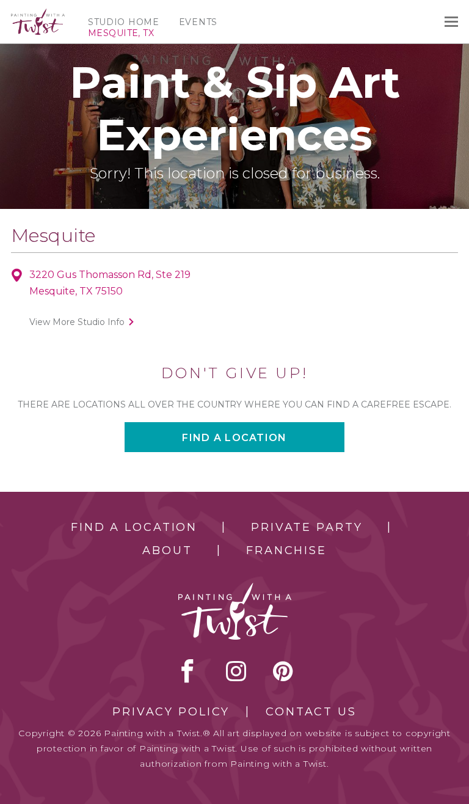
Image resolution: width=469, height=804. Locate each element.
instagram (236, 670)
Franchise (286, 550)
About (167, 550)
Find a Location (134, 527)
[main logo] (38, 14)
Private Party (306, 527)
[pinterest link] (283, 670)
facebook (187, 670)
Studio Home (123, 21)
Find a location (234, 438)
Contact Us (311, 711)
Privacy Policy (171, 711)
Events (198, 21)
